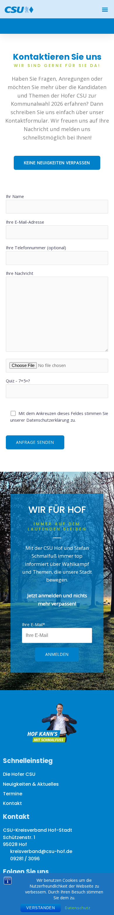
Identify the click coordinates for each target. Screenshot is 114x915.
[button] (105, 9)
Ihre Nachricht (19, 273)
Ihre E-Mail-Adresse (25, 222)
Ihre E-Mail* (33, 624)
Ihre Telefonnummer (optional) (36, 247)
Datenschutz (78, 907)
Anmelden (57, 654)
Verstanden (40, 908)
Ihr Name (15, 196)
